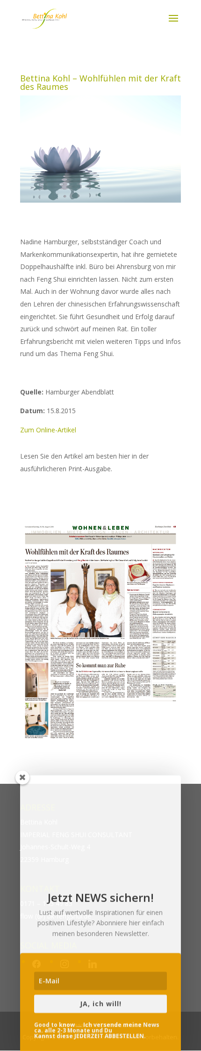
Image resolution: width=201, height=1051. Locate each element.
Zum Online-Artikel (48, 429)
